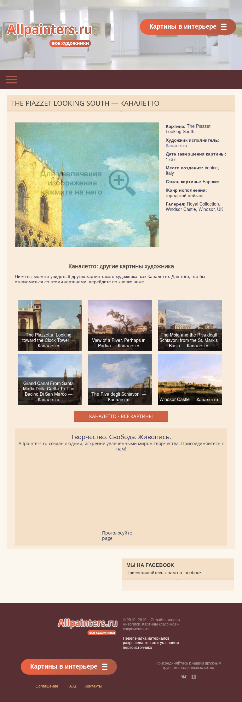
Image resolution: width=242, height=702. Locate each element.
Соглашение (47, 685)
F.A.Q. (71, 685)
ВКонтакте (184, 677)
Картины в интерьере (182, 26)
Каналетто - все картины (121, 416)
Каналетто (176, 145)
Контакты (93, 685)
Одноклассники (194, 677)
